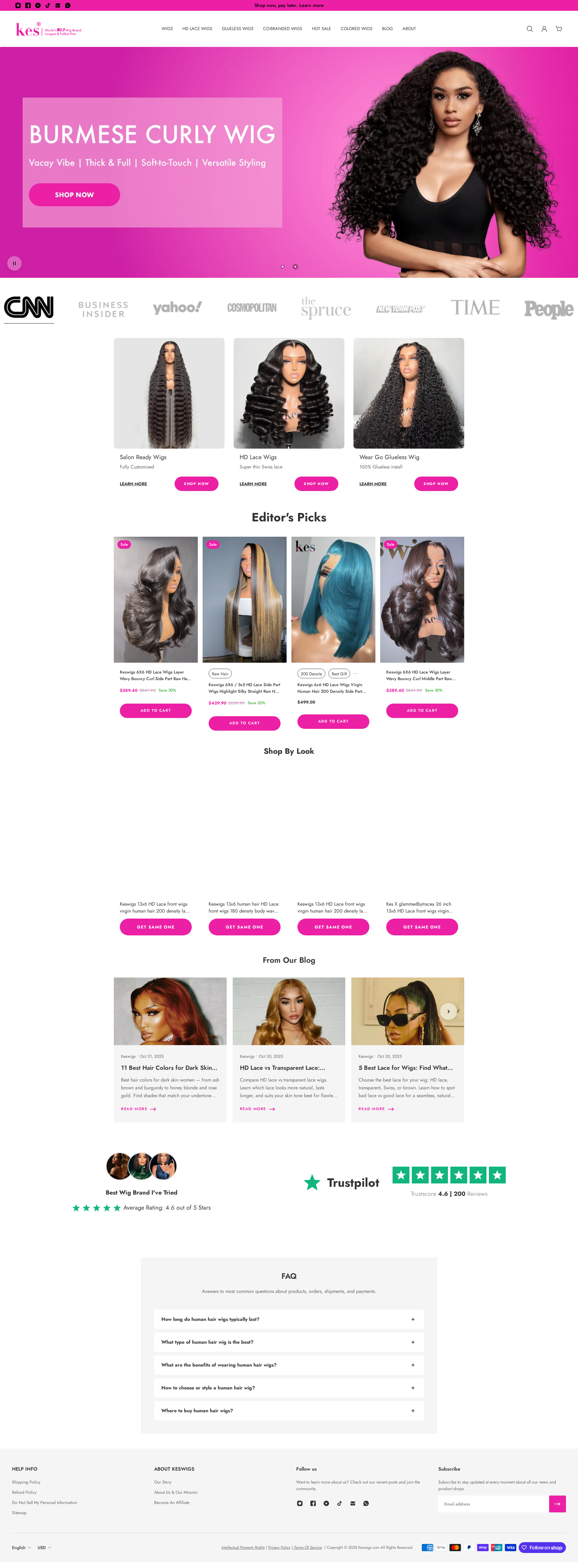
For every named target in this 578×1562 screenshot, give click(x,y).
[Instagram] (18, 5)
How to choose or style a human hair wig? (208, 1387)
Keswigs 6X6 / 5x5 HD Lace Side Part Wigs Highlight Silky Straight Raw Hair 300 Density (244, 688)
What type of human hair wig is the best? (207, 1342)
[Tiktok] (48, 5)
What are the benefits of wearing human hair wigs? (219, 1364)
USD (42, 1548)
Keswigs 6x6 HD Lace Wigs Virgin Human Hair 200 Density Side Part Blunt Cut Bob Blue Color (329, 688)
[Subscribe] (557, 1504)
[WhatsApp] (68, 5)
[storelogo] (49, 29)
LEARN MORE (133, 484)
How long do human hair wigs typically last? (210, 1319)
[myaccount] (544, 28)
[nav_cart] (559, 28)
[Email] (58, 5)
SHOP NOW (196, 483)
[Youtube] (38, 5)
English (19, 1548)
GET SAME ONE (155, 927)
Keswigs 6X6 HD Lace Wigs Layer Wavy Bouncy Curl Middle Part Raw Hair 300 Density (419, 675)
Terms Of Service (307, 1547)
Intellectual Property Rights (243, 1547)
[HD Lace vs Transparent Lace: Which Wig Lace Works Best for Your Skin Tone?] (289, 1049)
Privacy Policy (279, 1547)
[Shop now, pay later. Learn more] (289, 5)
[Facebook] (28, 5)
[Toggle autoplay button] (14, 263)
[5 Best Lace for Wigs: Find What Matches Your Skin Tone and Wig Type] (407, 1049)
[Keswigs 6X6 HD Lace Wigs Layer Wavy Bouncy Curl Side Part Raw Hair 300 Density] (156, 600)
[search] (530, 28)
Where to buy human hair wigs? (197, 1410)
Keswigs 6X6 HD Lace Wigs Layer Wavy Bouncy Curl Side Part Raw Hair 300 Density (155, 675)
